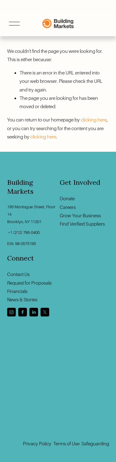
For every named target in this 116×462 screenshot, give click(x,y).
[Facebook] (22, 312)
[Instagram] (11, 312)
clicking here (94, 119)
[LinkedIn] (33, 312)
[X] (45, 312)
